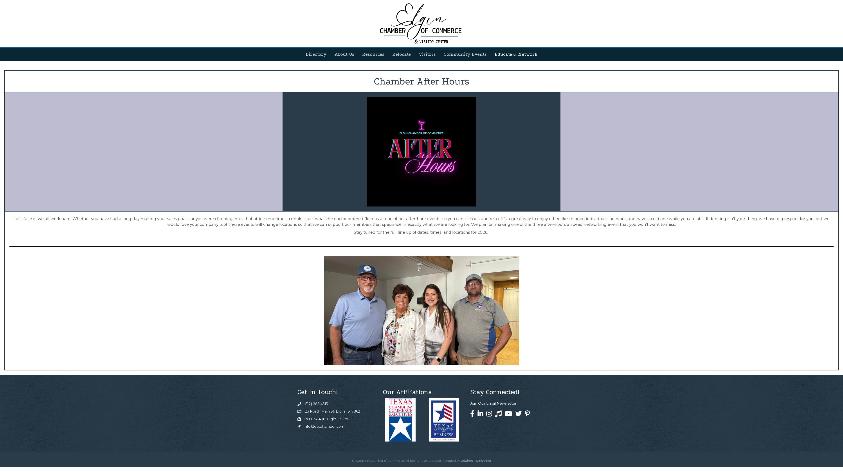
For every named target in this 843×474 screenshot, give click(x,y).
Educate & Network (516, 54)
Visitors (427, 54)
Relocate (401, 54)
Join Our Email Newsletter (493, 403)
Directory (316, 54)
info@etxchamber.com (324, 426)
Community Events (465, 54)
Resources (373, 54)
